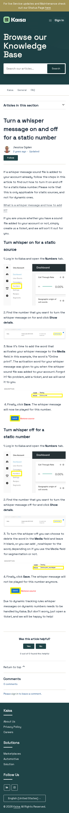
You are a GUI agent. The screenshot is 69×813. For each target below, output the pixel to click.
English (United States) (23, 798)
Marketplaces (12, 753)
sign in (14, 693)
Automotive (11, 759)
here (48, 7)
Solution (9, 764)
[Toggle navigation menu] (50, 20)
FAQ (33, 90)
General (22, 90)
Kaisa (10, 90)
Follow (10, 157)
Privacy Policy (12, 726)
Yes (29, 646)
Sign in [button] (59, 20)
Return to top (13, 667)
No (40, 646)
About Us (9, 721)
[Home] (15, 21)
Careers (8, 732)
